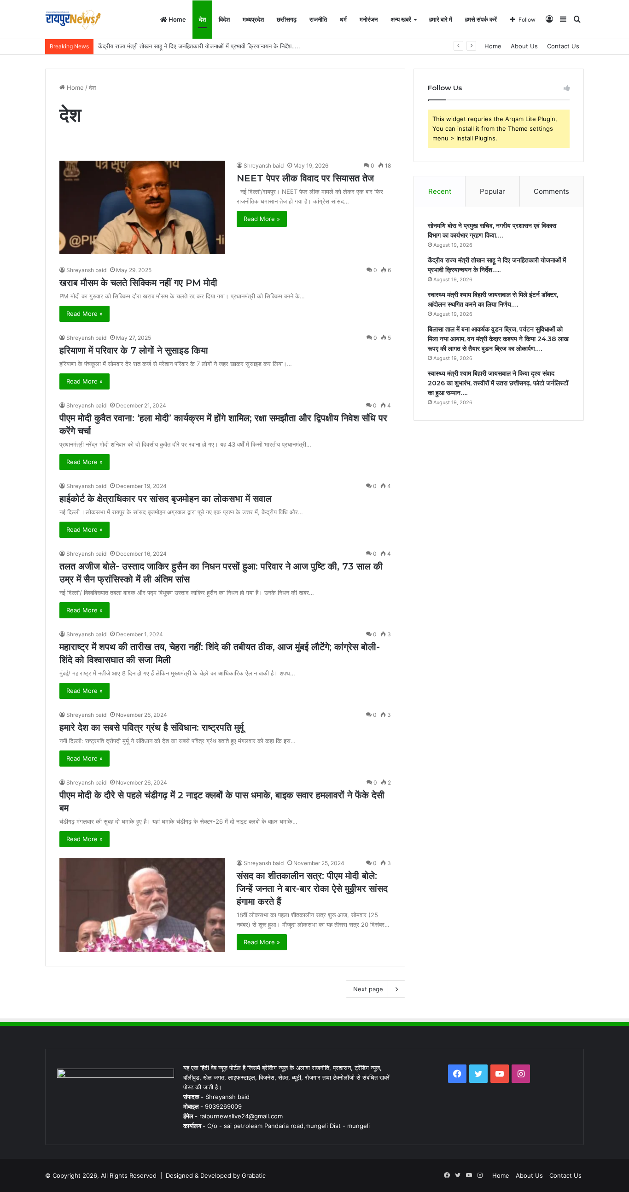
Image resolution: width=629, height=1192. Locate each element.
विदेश (224, 19)
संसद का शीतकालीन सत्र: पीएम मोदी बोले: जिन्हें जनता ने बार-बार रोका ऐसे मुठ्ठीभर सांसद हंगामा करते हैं (312, 888)
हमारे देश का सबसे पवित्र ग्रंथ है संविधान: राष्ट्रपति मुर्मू (151, 727)
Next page (368, 989)
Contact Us (563, 46)
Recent (439, 191)
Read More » (262, 218)
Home (176, 19)
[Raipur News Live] (73, 19)
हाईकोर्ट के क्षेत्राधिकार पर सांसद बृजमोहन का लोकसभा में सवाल (165, 498)
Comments (551, 191)
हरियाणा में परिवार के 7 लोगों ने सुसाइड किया (133, 350)
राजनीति (318, 19)
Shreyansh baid (264, 165)
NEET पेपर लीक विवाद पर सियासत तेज (305, 178)
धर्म (343, 19)
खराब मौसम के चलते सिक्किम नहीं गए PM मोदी (138, 282)
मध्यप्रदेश (253, 19)
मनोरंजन (369, 19)
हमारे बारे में (440, 19)
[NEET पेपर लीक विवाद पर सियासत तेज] (142, 207)
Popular (492, 191)
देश (202, 19)
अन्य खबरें (400, 19)
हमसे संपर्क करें (481, 19)
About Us (524, 46)
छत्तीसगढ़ (287, 19)
